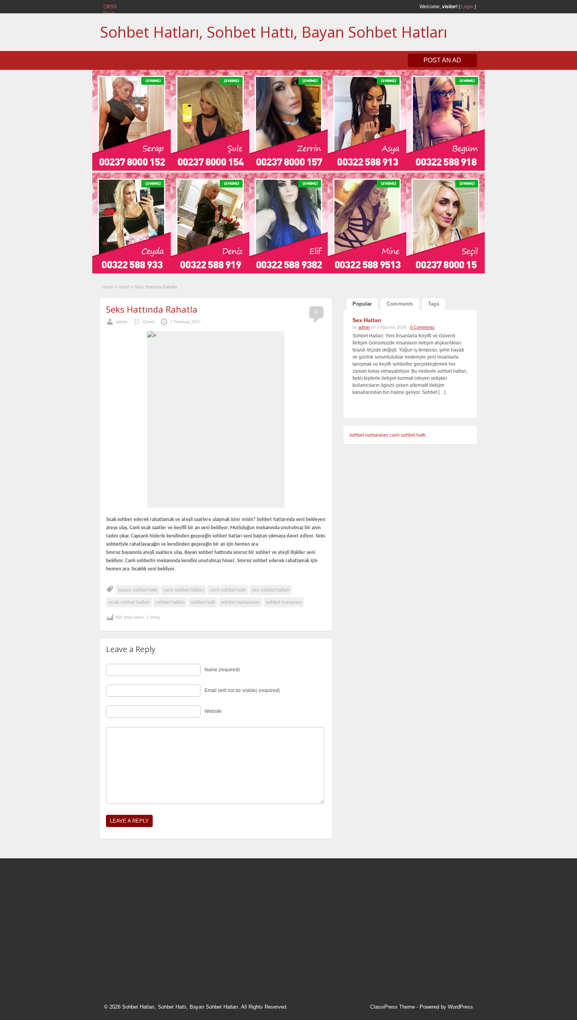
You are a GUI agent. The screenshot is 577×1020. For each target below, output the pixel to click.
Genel (124, 286)
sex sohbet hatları (270, 590)
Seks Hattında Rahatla (151, 309)
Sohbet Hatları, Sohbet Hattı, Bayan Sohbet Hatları (273, 32)
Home (107, 286)
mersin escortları (143, 953)
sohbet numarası (283, 602)
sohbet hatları (169, 602)
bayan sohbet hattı (137, 590)
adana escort (126, 874)
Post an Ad (442, 60)
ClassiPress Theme (392, 1007)
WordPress (460, 1007)
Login (467, 6)
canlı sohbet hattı (228, 590)
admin (121, 321)
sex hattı (175, 933)
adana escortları (164, 874)
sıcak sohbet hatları (129, 602)
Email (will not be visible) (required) (242, 690)
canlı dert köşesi (142, 933)
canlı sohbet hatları (183, 590)
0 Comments (422, 327)
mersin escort (144, 963)
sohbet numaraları (240, 602)
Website (213, 711)
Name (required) (222, 669)
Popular (362, 304)
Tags (433, 304)
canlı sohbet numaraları (139, 923)
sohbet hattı (202, 602)
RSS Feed (106, 6)
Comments (400, 304)
